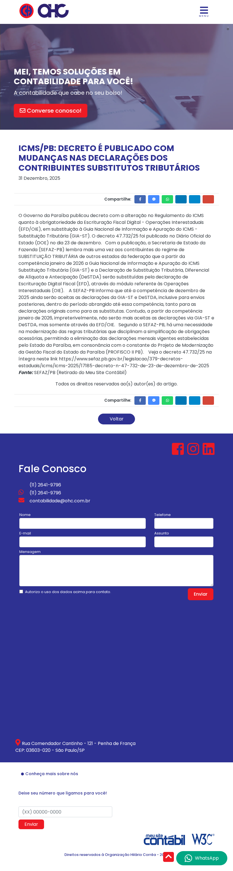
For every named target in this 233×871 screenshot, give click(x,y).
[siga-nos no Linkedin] (209, 452)
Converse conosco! (54, 111)
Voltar (117, 419)
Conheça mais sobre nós (51, 774)
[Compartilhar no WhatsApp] (167, 199)
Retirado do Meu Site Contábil (91, 372)
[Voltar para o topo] (168, 857)
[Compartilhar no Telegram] (194, 199)
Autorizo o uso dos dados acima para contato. (68, 591)
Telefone (162, 514)
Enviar (200, 594)
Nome (25, 514)
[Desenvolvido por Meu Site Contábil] (164, 839)
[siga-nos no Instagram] (193, 452)
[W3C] (203, 839)
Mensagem (30, 551)
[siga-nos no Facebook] (178, 452)
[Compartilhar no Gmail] (208, 199)
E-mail (25, 533)
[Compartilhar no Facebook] (140, 199)
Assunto (161, 533)
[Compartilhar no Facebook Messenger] (153, 199)
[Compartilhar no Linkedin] (181, 199)
